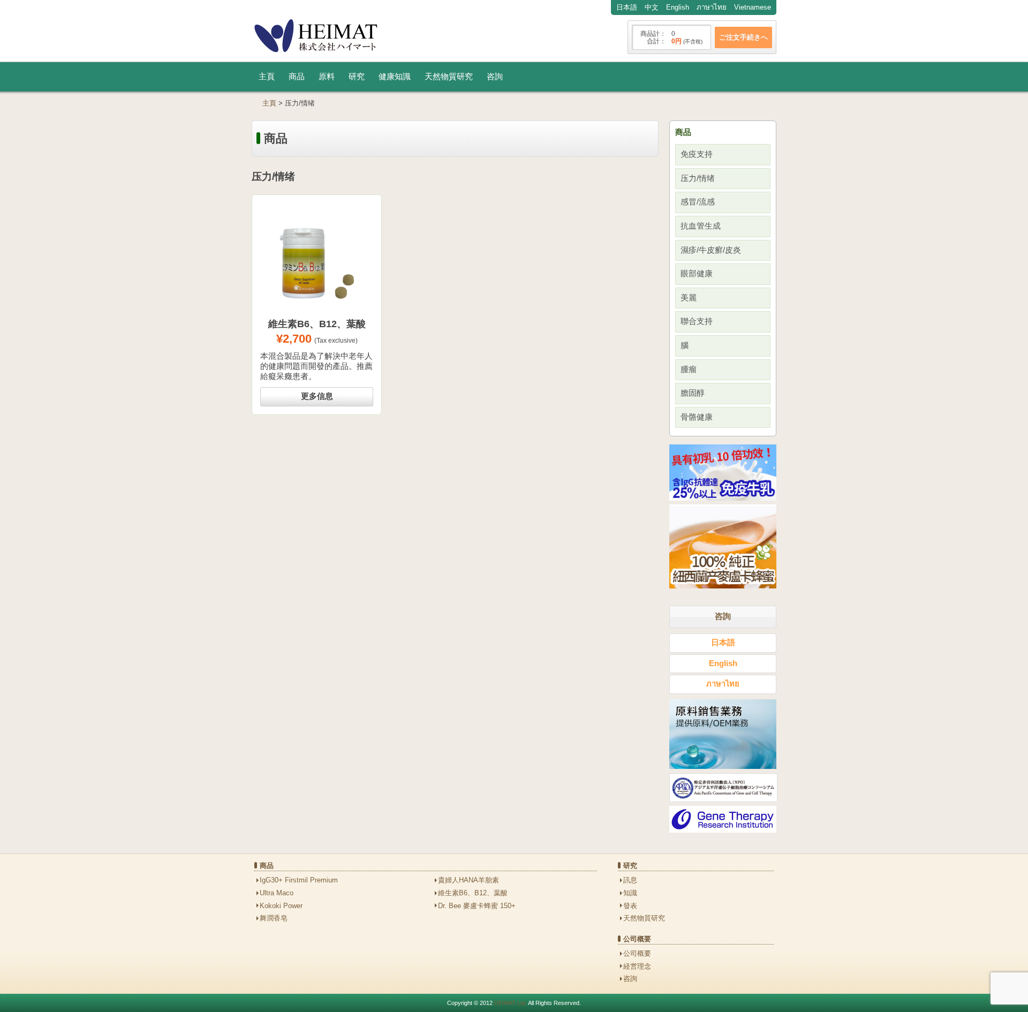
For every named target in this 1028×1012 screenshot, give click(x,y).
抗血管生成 (701, 226)
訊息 (630, 880)
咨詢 (495, 76)
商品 (297, 76)
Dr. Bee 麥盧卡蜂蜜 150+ (477, 906)
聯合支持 (697, 321)
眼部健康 (697, 273)
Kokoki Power (281, 906)
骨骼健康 (697, 417)
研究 (357, 76)
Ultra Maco (276, 893)
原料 (327, 76)
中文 (652, 7)
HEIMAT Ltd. (510, 1003)
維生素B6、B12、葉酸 (473, 893)
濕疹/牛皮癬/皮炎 (711, 250)
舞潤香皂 (274, 918)
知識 (630, 893)
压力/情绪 (698, 178)
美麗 (689, 297)
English (677, 7)
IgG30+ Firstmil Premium (299, 880)
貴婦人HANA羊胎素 (468, 880)
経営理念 (637, 966)
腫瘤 (689, 369)
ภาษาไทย (712, 7)
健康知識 (395, 76)
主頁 (267, 76)
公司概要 (637, 953)
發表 (630, 906)
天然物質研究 (449, 76)
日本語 (626, 7)
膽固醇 (693, 393)
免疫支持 (697, 154)
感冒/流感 (698, 202)
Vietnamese (752, 7)
